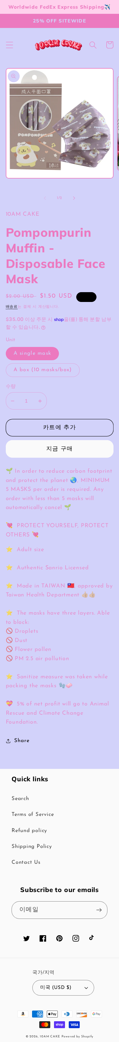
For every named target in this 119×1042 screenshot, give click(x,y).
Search (20, 798)
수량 (11, 386)
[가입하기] (99, 910)
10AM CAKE (50, 1036)
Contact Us (26, 862)
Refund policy (29, 830)
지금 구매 (59, 449)
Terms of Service (33, 814)
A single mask (32, 353)
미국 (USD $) (55, 987)
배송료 (12, 307)
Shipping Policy (32, 846)
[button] (9, 45)
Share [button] (21, 741)
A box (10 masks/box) (43, 370)
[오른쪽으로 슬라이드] (74, 198)
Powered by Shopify (77, 1036)
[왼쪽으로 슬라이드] (44, 198)
